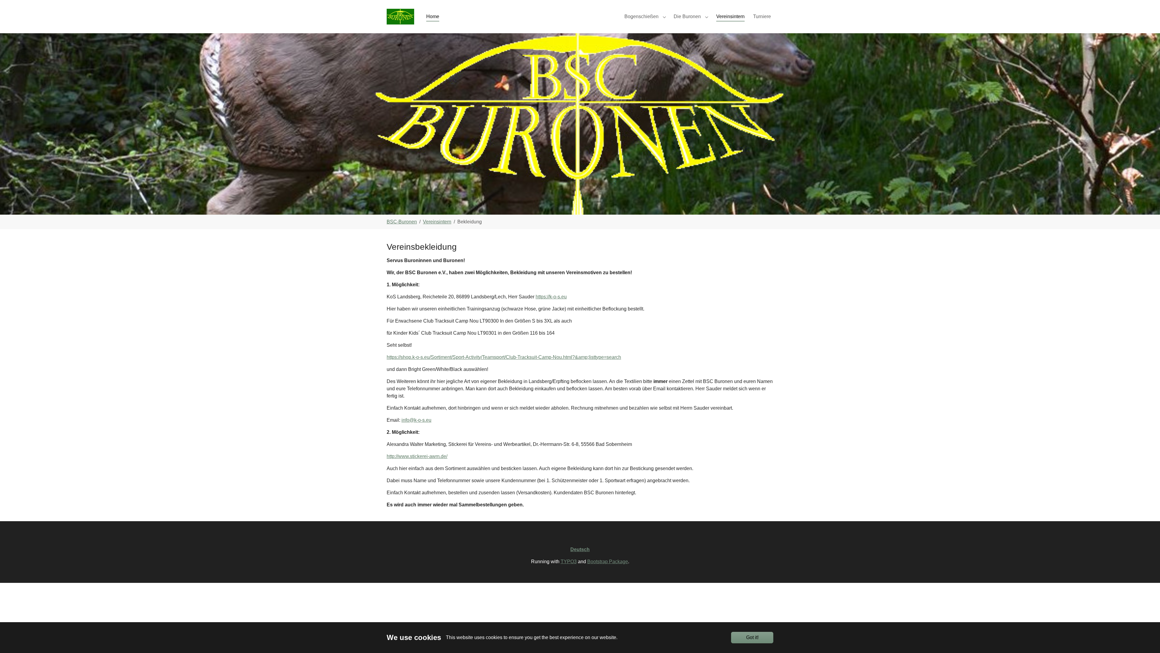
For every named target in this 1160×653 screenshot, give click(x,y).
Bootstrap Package (607, 561)
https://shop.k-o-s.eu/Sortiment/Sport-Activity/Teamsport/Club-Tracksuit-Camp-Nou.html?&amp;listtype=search (504, 357)
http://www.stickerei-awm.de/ (417, 456)
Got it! (752, 637)
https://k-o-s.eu (551, 296)
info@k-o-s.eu (416, 420)
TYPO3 (569, 561)
